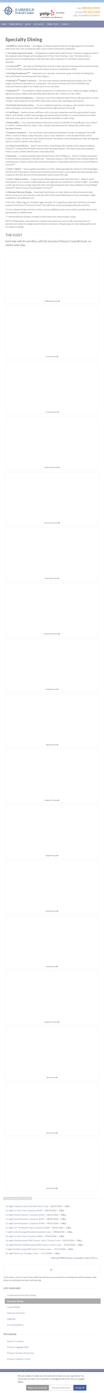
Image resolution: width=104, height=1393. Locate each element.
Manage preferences (61, 1387)
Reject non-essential (37, 1387)
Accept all (79, 1387)
